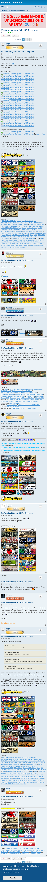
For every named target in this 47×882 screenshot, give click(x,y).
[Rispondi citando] (40, 45)
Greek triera (13, 401)
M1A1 (2, 240)
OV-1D (35, 229)
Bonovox (8, 413)
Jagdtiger (9, 242)
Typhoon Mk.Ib (5, 398)
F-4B (39, 224)
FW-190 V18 (41, 235)
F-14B (13, 228)
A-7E (11, 233)
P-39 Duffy (18, 238)
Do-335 (40, 228)
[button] (31, 39)
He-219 (43, 224)
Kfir (2, 228)
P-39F (19, 245)
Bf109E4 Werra (13, 396)
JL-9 (16, 236)
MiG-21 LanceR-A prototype (9, 392)
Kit (6, 594)
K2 (29, 240)
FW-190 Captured (13, 226)
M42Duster (21, 240)
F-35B (3, 224)
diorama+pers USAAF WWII (32, 405)
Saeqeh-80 (4, 243)
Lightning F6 (22, 247)
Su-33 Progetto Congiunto (21, 224)
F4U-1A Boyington (15, 398)
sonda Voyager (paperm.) (13, 406)
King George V (5, 401)
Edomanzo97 (9, 307)
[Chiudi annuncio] (45, 15)
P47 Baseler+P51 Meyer (27, 398)
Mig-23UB (11, 224)
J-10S (9, 229)
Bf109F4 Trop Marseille (7, 394)
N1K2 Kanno (13, 240)
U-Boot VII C (12, 399)
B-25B (27, 229)
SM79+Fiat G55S (39, 398)
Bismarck (20, 401)
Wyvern (24, 228)
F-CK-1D (35, 236)
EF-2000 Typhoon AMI (12, 848)
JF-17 (11, 231)
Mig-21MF (13, 235)
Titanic (41, 399)
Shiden (8, 235)
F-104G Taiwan (5, 245)
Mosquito (34, 228)
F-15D (31, 229)
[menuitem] (3, 7)
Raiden (3, 235)
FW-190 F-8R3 (25, 245)
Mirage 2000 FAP (18, 850)
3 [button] (28, 40)
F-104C (33, 238)
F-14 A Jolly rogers (36, 852)
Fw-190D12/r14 (22, 242)
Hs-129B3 (24, 238)
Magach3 (15, 242)
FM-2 (39, 245)
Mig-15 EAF (4, 247)
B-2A (17, 247)
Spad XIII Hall (18, 394)
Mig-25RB (4, 242)
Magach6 (7, 240)
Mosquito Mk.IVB (30, 396)
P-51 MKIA (4, 229)
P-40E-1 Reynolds (6, 391)
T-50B (15, 233)
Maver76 (8, 788)
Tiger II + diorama (14, 403)
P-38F (26, 240)
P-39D (29, 238)
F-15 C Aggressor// (37, 389)
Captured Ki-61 (20, 235)
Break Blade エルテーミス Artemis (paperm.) (24, 408)
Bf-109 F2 (41, 850)
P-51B (41, 238)
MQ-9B (33, 242)
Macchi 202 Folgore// (26, 389)
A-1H (23, 221)
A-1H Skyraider (5, 231)
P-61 (6, 224)
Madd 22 (10, 33)
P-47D (29, 226)
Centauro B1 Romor (35, 240)
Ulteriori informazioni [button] (12, 872)
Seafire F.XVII (38, 233)
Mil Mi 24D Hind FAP (14, 852)
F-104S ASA (38, 243)
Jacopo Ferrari (41, 134)
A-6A (35, 221)
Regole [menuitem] (10, 7)
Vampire (35, 245)
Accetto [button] (13, 878)
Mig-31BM (26, 233)
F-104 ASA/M (7, 228)
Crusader (40, 222)
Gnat (24, 231)
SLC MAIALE (20, 399)
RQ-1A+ (32, 243)
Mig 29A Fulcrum (34, 848)
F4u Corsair (4, 226)
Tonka (38, 231)
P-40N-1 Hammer (17, 391)
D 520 (6, 389)
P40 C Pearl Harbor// (15, 389)
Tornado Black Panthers (31, 850)
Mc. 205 (27, 235)
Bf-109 (33, 226)
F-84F (8, 233)
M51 (43, 240)
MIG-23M (4, 221)
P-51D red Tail (25, 852)
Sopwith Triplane (35, 853)
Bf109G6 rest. (33, 392)
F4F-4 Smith (40, 394)
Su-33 (31, 235)
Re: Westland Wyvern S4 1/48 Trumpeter (17, 260)
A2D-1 (37, 238)
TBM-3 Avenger (23, 226)
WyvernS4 (20, 233)
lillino (7, 252)
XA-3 (28, 242)
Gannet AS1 (13, 245)
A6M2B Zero (4, 853)
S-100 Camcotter (39, 242)
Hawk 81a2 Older (27, 391)
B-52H (43, 245)
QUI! (28, 24)
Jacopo (8, 43)
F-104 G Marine (33, 224)
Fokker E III (4, 852)
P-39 (12, 229)
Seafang (23, 229)
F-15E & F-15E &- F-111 (25, 222)
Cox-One (9, 505)
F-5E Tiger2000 (25, 243)
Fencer (35, 222)
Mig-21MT (29, 236)
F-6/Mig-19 (33, 231)
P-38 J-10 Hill (5, 396)
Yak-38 (24, 236)
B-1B (31, 245)
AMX (42, 231)
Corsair (16, 222)
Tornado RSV (5, 236)
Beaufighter (18, 228)
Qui (13, 63)
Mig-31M (18, 243)
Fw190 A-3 (33, 394)
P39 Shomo (26, 394)
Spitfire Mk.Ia (39, 396)
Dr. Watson (21, 405)
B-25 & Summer (40, 226)
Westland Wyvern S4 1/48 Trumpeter (19, 30)
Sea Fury (29, 228)
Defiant (32, 233)
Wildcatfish (17, 229)
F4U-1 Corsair (24, 848)
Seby (7, 339)
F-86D (44, 233)
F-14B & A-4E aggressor (14, 221)
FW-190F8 (12, 236)
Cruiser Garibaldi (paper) (31, 399)
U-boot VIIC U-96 (25, 853)
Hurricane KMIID (5, 238)
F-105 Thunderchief (6, 850)
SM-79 (20, 236)
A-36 (12, 222)
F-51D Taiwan (11, 243)
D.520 (12, 238)
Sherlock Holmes (12, 405)
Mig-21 (28, 231)
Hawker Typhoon (14, 853)
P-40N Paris (21, 396)
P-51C (35, 235)
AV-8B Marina (12, 247)
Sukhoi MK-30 (29, 221)
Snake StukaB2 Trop (23, 392)
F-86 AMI (16, 231)
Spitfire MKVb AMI (6, 222)
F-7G (20, 231)
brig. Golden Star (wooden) (30, 401)
